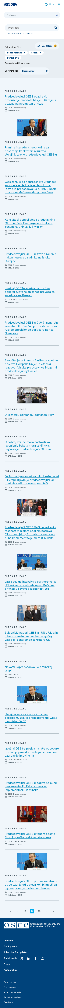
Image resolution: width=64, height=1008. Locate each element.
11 (25, 911)
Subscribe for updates (16, 952)
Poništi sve (13, 57)
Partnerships (11, 969)
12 (32, 911)
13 (39, 911)
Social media (10, 958)
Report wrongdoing (12, 997)
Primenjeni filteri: (14, 47)
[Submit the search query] (55, 27)
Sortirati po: (11, 70)
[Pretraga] (57, 15)
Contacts (8, 940)
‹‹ (10, 911)
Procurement (10, 987)
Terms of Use (10, 982)
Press (7, 964)
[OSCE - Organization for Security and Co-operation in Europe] (10, 4)
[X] (22, 958)
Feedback (8, 1002)
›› (53, 911)
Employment (10, 946)
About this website (12, 992)
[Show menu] (59, 4)
